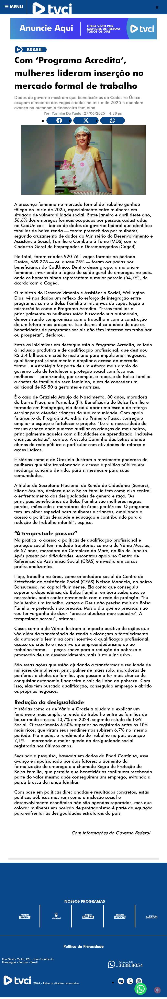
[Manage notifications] (157, 990)
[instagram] (139, 979)
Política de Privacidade (84, 946)
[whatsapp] (125, 964)
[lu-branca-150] (120, 916)
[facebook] (130, 979)
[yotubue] (121, 979)
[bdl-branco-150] (25, 916)
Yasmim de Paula (66, 113)
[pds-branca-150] (151, 916)
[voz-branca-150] (88, 916)
